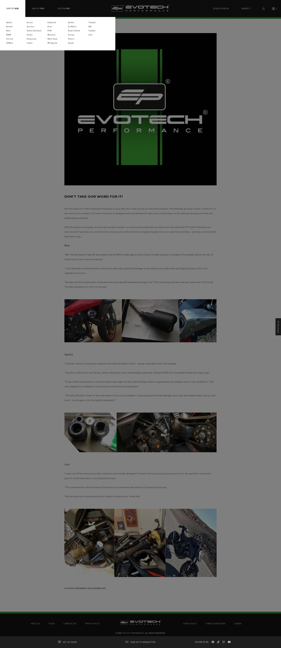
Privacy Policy (92, 623)
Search (245, 8)
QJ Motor (72, 26)
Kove (50, 26)
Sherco (71, 39)
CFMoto (9, 43)
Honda (30, 35)
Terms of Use (69, 623)
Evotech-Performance (133, 633)
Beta (8, 31)
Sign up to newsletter (143, 642)
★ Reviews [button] (278, 327)
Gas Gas (30, 26)
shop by (12, 8)
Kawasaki (52, 22)
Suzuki (71, 43)
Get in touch (70, 642)
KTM (50, 31)
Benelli (9, 26)
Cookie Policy (190, 623)
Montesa (52, 35)
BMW (8, 35)
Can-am (9, 39)
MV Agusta (52, 43)
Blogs (52, 623)
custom (64, 8)
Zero (91, 35)
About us (35, 623)
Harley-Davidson (34, 31)
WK (90, 26)
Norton (71, 22)
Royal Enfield (74, 31)
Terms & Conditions (215, 623)
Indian (30, 43)
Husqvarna (31, 39)
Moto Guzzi (53, 39)
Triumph (92, 22)
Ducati (30, 22)
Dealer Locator (221, 8)
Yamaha (92, 31)
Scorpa (71, 35)
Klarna (237, 623)
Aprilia (9, 22)
